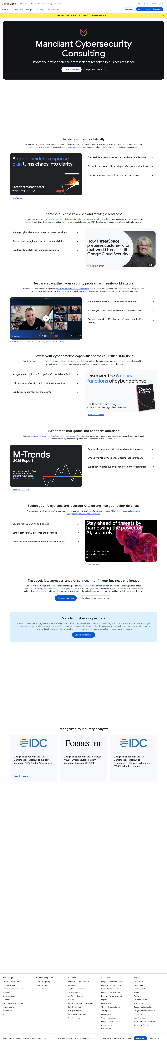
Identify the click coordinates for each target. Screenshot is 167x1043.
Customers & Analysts (106, 124)
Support (153, 4)
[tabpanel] (83, 858)
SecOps (29, 10)
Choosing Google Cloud (11, 982)
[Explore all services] (94, 69)
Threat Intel (19, 10)
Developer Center (140, 1000)
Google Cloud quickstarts (110, 989)
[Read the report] (121, 541)
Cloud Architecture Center (110, 1007)
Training (104, 1011)
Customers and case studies (13, 1003)
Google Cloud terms (39, 1038)
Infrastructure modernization (78, 982)
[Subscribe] (140, 1038)
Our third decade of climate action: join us (75, 1038)
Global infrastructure (10, 996)
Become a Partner (140, 989)
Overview (23, 4)
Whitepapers (7, 1011)
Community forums (141, 1025)
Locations (6, 1000)
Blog (4, 1014)
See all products (41, 989)
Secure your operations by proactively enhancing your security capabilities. (80, 219)
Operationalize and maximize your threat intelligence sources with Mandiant (54, 436)
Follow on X (138, 1014)
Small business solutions (77, 1014)
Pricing (49, 4)
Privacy (17, 1038)
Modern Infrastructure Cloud (13, 989)
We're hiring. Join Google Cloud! (145, 1021)
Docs (146, 4)
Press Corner (138, 1003)
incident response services (71, 147)
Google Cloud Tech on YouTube (145, 1011)
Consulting (25, 124)
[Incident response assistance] (37, 948)
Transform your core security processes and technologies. (47, 361)
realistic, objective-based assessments (73, 289)
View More (82, 896)
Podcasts (137, 996)
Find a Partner (139, 985)
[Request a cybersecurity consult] (39, 940)
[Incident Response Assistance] (149, 9)
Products (41, 4)
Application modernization (77, 989)
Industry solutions (74, 1007)
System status (106, 1025)
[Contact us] (129, 9)
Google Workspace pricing (45, 985)
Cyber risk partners (82, 124)
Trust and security (9, 985)
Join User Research (141, 1018)
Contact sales (139, 982)
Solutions (33, 4)
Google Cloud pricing (43, 982)
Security (71, 1000)
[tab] (48, 809)
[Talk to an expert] (71, 69)
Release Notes (106, 1029)
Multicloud (6, 992)
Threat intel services (45, 124)
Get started (141, 124)
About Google (7, 1038)
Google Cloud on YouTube (143, 1007)
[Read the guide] (46, 174)
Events (136, 992)
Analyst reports (8, 1007)
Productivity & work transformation (80, 1003)
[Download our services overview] (95, 598)
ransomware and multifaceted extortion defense (99, 586)
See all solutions (74, 1018)
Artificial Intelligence (75, 996)
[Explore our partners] (83, 635)
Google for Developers (109, 1018)
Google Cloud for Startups (110, 1021)
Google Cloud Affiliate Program (112, 982)
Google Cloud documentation (111, 985)
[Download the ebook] (121, 391)
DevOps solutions (74, 1011)
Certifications (106, 1014)
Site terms (26, 1038)
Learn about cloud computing (111, 996)
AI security (64, 124)
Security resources (53, 10)
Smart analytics (74, 992)
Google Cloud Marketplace (110, 992)
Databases (72, 985)
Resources (125, 124)
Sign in (160, 4)
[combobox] (156, 1038)
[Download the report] (46, 466)
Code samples (106, 1003)
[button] (121, 157)
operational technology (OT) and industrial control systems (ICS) (50, 588)
